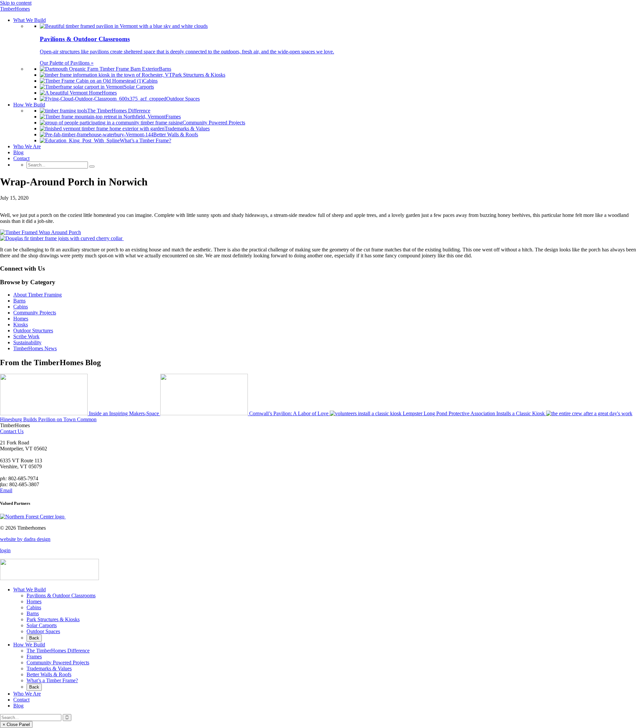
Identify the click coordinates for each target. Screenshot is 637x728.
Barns (19, 300)
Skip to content (16, 3)
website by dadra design (25, 539)
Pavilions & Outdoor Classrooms (61, 595)
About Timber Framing (37, 295)
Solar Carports (42, 625)
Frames (34, 656)
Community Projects (34, 312)
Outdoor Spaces (43, 631)
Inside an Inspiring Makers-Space (124, 413)
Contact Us (12, 431)
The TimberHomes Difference (58, 650)
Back (34, 637)
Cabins (20, 306)
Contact (21, 699)
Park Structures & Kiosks (53, 619)
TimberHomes (15, 9)
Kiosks (20, 324)
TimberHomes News (35, 348)
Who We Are (27, 693)
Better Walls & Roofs (49, 674)
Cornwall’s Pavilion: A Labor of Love (289, 413)
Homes (20, 318)
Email (6, 490)
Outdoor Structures (33, 330)
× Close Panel (16, 724)
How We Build (29, 644)
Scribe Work (26, 336)
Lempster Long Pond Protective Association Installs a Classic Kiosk (473, 413)
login (5, 550)
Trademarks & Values (49, 668)
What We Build (29, 589)
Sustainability (27, 342)
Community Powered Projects (58, 662)
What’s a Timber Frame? (52, 680)
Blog (18, 705)
